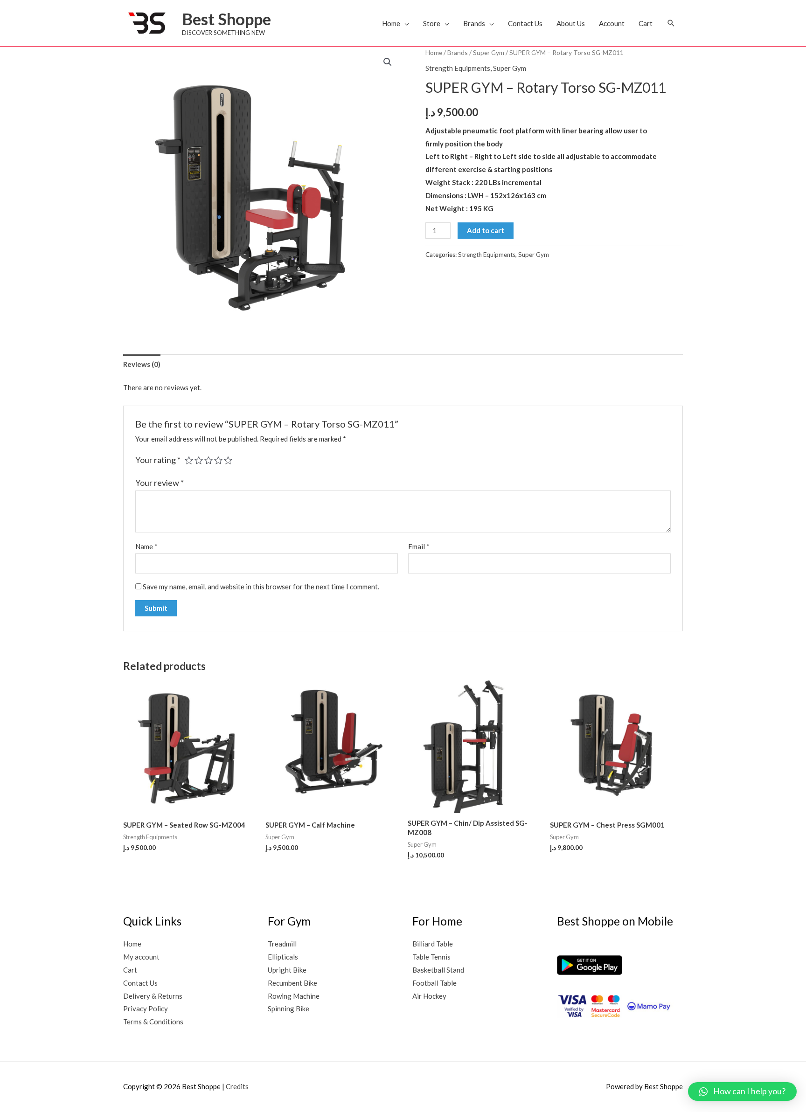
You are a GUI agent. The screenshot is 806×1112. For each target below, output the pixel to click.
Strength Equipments (457, 68)
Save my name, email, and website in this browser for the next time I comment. (261, 586)
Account (612, 23)
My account (141, 957)
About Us (570, 23)
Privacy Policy (145, 1008)
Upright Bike (287, 970)
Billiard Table (432, 943)
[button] (671, 23)
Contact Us (525, 23)
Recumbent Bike (292, 983)
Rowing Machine (294, 996)
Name (146, 546)
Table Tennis (431, 957)
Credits (237, 1086)
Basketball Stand (438, 970)
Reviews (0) (141, 364)
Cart (646, 23)
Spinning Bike (288, 1008)
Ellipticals (283, 957)
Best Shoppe (226, 18)
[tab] (141, 364)
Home (391, 23)
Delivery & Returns (152, 996)
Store (431, 23)
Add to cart (485, 230)
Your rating (158, 460)
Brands (474, 23)
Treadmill (282, 943)
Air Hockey (429, 996)
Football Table (434, 983)
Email (419, 546)
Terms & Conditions (153, 1021)
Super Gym (488, 52)
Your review (159, 482)
